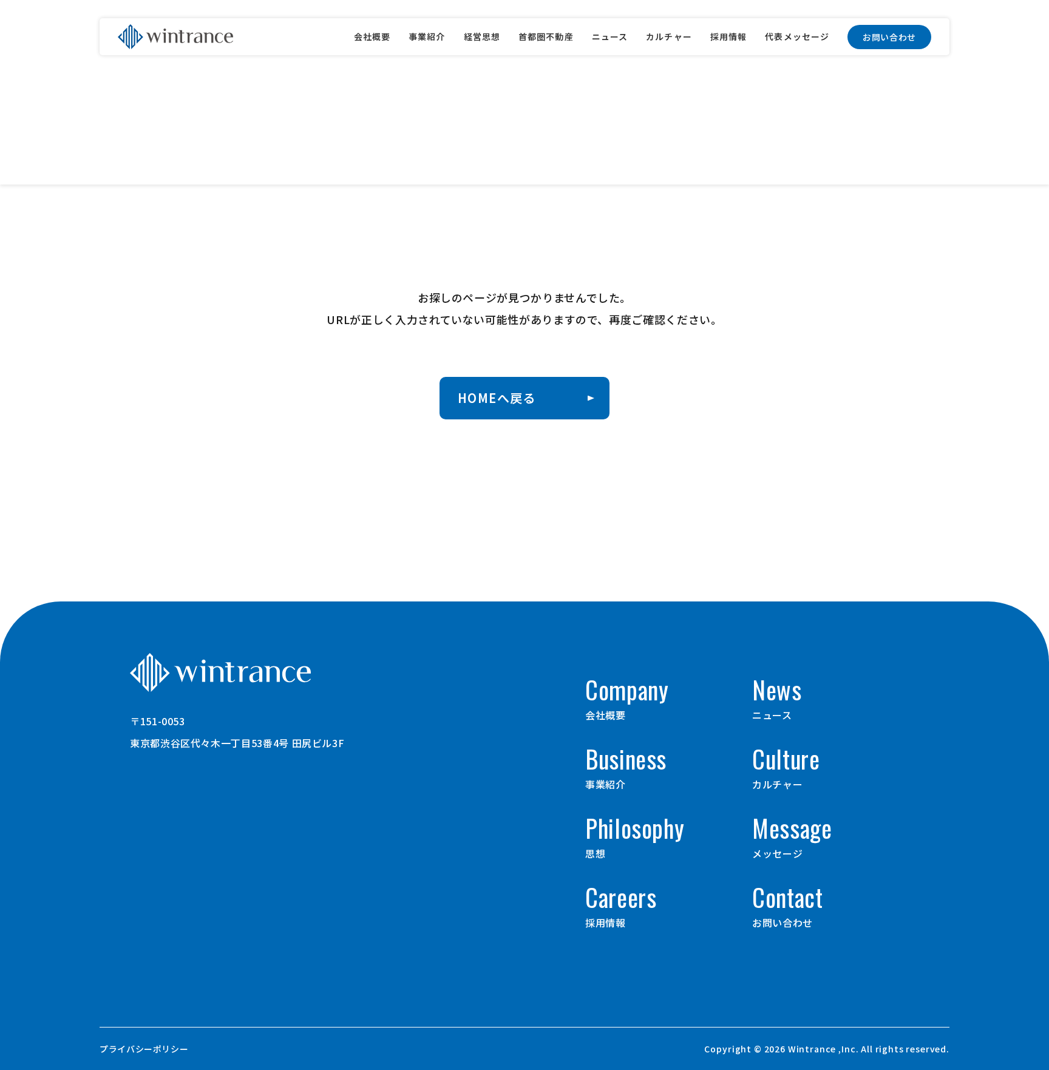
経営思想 (482, 36)
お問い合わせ (889, 37)
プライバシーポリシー (144, 1049)
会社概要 (372, 36)
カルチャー (669, 36)
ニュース (610, 36)
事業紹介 (427, 36)
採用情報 (728, 36)
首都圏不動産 (546, 36)
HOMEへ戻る (497, 398)
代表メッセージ (797, 36)
